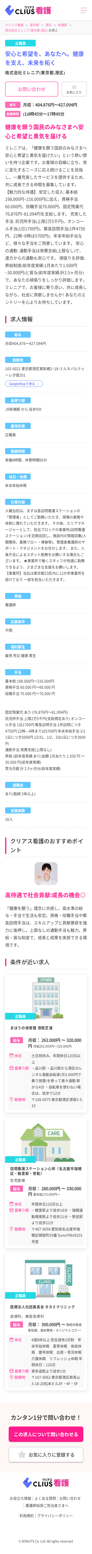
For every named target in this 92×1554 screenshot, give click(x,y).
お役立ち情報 (20, 1498)
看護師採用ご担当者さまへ (47, 1505)
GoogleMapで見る (22, 383)
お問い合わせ (31, 89)
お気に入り (74, 92)
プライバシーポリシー (55, 1515)
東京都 (34, 25)
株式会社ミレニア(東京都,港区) (26, 30)
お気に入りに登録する (52, 1454)
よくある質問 (45, 1498)
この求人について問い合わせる (46, 1434)
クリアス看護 (14, 25)
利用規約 (26, 1515)
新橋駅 (62, 25)
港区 (48, 25)
